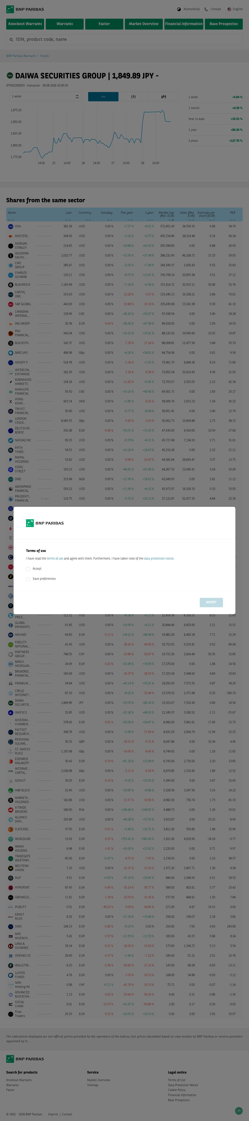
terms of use (55, 558)
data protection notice (159, 558)
